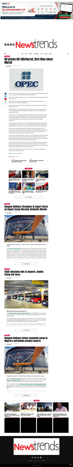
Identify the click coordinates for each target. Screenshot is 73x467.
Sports (41, 53)
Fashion (35, 460)
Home (22, 53)
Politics (26, 53)
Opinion (50, 53)
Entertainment (36, 53)
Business (30, 53)
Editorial (45, 53)
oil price (17, 156)
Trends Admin (8, 66)
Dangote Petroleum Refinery (15, 248)
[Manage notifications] (70, 465)
